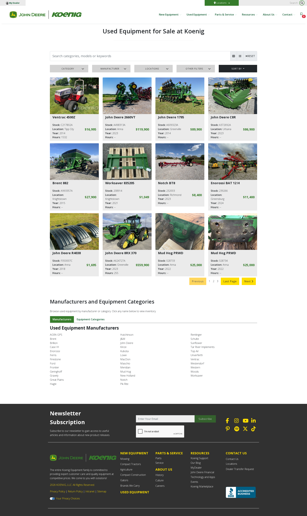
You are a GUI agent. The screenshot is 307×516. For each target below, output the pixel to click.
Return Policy (75, 491)
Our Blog (196, 463)
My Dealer (14, 2)
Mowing (124, 459)
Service (159, 463)
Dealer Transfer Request (240, 469)
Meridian (125, 367)
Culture (159, 480)
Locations (221, 2)
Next (248, 281)
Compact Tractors (130, 464)
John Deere (126, 343)
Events (194, 482)
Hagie (53, 384)
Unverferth (197, 355)
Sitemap (101, 491)
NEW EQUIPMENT (134, 453)
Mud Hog (125, 371)
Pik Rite (124, 384)
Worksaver (197, 375)
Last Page (230, 281)
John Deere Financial (202, 472)
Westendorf (197, 363)
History (159, 475)
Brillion (54, 343)
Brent (53, 339)
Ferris (53, 355)
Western (195, 367)
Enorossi (55, 351)
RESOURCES (200, 453)
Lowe (123, 355)
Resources (249, 14)
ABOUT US (163, 469)
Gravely (54, 375)
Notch (123, 379)
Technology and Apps (203, 477)
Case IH (54, 347)
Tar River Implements (203, 347)
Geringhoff (56, 371)
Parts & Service (225, 14)
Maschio (125, 363)
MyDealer (196, 467)
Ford (52, 363)
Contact (287, 14)
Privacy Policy (57, 491)
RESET (251, 56)
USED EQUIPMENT (134, 492)
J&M (122, 339)
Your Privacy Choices (68, 498)
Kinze (123, 347)
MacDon (125, 359)
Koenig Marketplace (202, 486)
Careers (160, 486)
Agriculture (126, 469)
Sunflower (196, 343)
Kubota (124, 351)
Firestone (55, 359)
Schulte (195, 339)
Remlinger (196, 334)
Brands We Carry (130, 485)
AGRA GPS (56, 334)
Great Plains (57, 379)
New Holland (127, 375)
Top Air (195, 351)
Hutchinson (126, 334)
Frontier (54, 367)
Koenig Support (199, 458)
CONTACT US (236, 453)
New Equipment (169, 14)
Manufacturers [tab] (62, 319)
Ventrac (195, 359)
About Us (269, 14)
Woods (195, 371)
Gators (124, 480)
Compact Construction (133, 475)
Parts (158, 458)
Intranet (89, 491)
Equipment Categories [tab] (91, 319)
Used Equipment (197, 14)
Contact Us (232, 459)
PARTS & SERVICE (169, 453)
